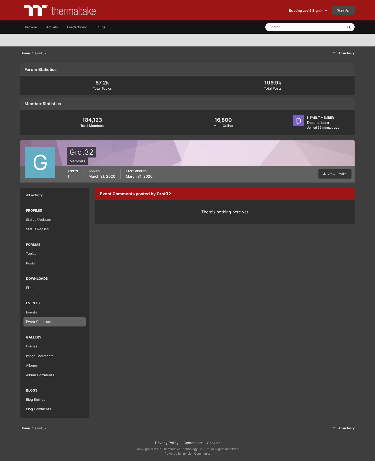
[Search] (349, 27)
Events (31, 312)
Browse (31, 27)
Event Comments (39, 322)
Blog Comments (38, 409)
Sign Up (343, 10)
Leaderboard (77, 27)
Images (31, 346)
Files (29, 288)
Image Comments (40, 356)
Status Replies (37, 229)
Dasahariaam (318, 122)
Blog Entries (35, 399)
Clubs (100, 27)
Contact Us (192, 443)
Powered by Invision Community (187, 453)
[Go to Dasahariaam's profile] (298, 120)
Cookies (213, 443)
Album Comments (40, 375)
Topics (31, 253)
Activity (52, 27)
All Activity (34, 195)
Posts (30, 263)
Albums (32, 365)
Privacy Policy (167, 443)
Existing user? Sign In (307, 10)
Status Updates (325, 27)
